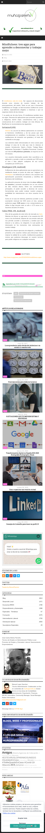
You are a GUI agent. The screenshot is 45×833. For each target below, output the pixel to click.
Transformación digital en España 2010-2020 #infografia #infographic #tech (22, 454)
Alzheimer (19, 765)
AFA (13, 764)
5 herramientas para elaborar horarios (22, 382)
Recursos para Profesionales (23, 300)
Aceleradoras (23, 760)
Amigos (7, 752)
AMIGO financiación (30, 765)
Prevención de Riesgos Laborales (29, 293)
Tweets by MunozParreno (10, 587)
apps (16, 293)
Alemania (15, 755)
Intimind (7, 130)
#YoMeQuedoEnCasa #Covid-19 (18, 762)
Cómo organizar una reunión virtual (22, 490)
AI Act (17, 767)
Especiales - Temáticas (22, 611)
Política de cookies (9, 813)
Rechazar (22, 823)
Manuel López (7, 61)
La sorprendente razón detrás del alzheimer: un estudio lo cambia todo (22, 346)
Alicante (30, 760)
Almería (16, 753)
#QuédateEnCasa (10, 760)
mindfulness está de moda (13, 101)
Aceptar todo (22, 818)
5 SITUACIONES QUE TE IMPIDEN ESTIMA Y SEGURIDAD (22, 417)
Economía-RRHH (22, 605)
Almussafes (37, 760)
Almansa (4, 769)
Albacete (6, 765)
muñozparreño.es (30, 689)
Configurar (22, 828)
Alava (20, 767)
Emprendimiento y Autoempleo (22, 608)
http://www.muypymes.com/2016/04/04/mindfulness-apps (22, 257)
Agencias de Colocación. (28, 753)
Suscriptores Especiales (22, 625)
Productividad (18, 297)
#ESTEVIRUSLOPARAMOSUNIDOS (19, 757)
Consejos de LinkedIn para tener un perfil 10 (22, 524)
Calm (40, 214)
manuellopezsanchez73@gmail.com (14, 700)
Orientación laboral (22, 622)
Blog (5, 58)
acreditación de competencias (32, 767)
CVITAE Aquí (18, 709)
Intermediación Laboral (22, 618)
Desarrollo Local (22, 601)
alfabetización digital (8, 767)
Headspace (9, 174)
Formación (22, 615)
